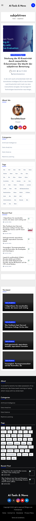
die (4, 177)
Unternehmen (7, 200)
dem (11, 173)
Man (10, 188)
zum (4, 203)
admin (14, 71)
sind (15, 196)
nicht (21, 192)
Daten (5, 173)
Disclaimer (19, 513)
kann (15, 184)
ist (4, 184)
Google (19, 181)
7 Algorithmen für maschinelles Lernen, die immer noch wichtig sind (16, 308)
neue (15, 192)
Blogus (27, 507)
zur (10, 203)
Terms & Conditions (18, 518)
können (22, 184)
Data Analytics (7, 147)
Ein (9, 177)
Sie (10, 196)
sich (4, 196)
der (22, 173)
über (15, 203)
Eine (14, 177)
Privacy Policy (29, 513)
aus (14, 169)
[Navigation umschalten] (2, 5)
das (25, 169)
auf (9, 169)
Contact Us (11, 513)
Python (28, 192)
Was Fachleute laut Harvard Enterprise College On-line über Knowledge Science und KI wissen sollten (15, 480)
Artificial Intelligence (18, 55)
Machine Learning (8, 157)
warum (21, 200)
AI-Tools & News (17, 6)
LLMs (4, 188)
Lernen (29, 184)
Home (4, 513)
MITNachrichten (24, 188)
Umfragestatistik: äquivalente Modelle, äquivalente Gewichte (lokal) (13, 239)
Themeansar (18, 510)
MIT (16, 188)
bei (19, 169)
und (20, 196)
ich (24, 181)
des (27, 173)
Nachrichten (6, 192)
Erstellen (6, 181)
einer (26, 177)
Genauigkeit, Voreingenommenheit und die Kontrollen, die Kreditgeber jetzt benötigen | (14, 249)
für (13, 181)
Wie (27, 200)
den (16, 173)
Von (15, 200)
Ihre (29, 181)
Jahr (9, 184)
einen (20, 177)
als (4, 169)
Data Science (6, 152)
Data (30, 169)
